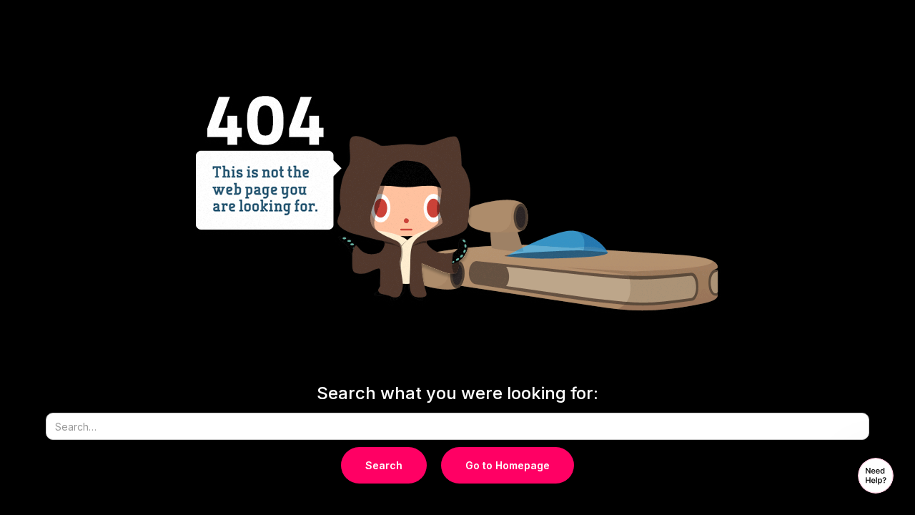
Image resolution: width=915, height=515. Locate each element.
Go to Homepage (507, 465)
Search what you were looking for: (457, 393)
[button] (876, 476)
